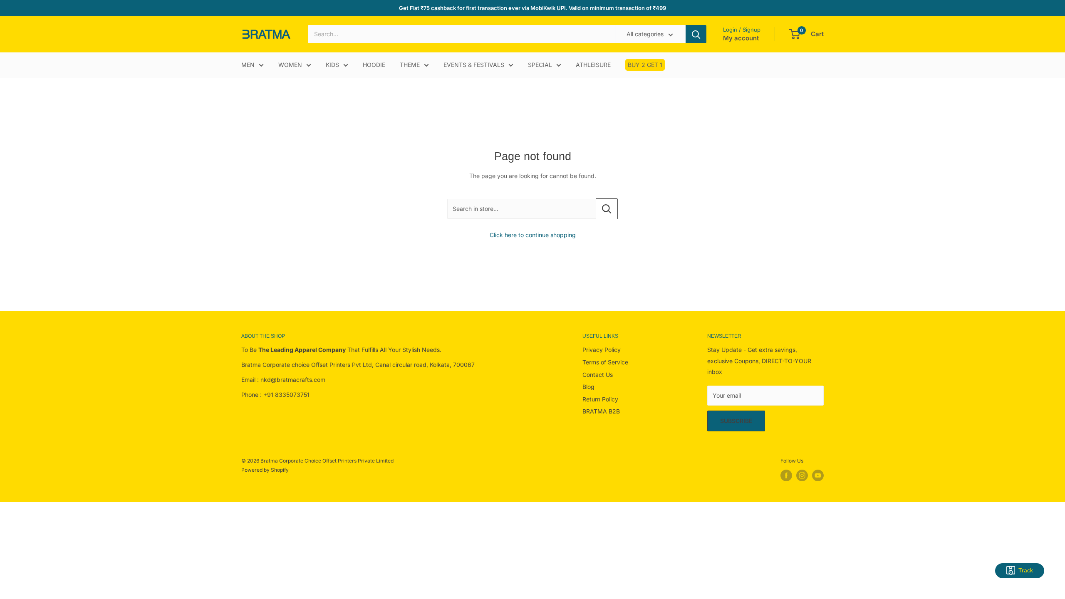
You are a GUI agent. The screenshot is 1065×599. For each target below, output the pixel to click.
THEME (410, 64)
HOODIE (374, 64)
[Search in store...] (607, 208)
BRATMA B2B (601, 411)
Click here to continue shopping (533, 234)
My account (741, 38)
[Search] (696, 34)
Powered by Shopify (265, 470)
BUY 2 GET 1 (645, 64)
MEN (248, 64)
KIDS (332, 64)
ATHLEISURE (593, 64)
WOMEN (290, 64)
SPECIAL (540, 64)
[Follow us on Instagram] (802, 475)
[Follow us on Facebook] (786, 475)
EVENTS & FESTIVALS (473, 64)
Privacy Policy (601, 349)
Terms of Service (605, 362)
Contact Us (597, 374)
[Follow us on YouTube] (818, 475)
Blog (588, 386)
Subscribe (736, 420)
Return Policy (600, 399)
